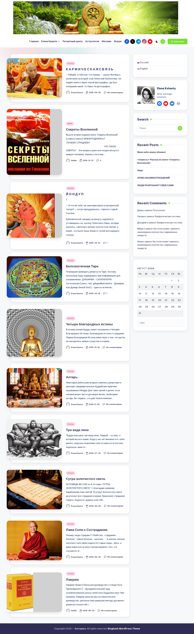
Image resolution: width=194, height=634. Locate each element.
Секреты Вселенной (82, 129)
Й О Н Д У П (74, 194)
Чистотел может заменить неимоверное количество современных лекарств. (158, 232)
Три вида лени (77, 430)
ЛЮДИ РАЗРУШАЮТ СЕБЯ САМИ (155, 185)
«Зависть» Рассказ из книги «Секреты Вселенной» (158, 161)
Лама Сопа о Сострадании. (87, 530)
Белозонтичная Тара (82, 266)
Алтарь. (72, 377)
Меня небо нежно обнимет (151, 152)
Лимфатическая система (167, 216)
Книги (70, 123)
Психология (159, 210)
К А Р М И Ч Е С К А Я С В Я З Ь (89, 69)
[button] (177, 41)
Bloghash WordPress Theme (124, 628)
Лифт (140, 170)
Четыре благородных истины (89, 324)
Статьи (71, 63)
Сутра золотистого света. (86, 479)
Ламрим (72, 579)
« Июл (142, 323)
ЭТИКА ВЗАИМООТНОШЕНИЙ (153, 177)
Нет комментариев (115, 92)
